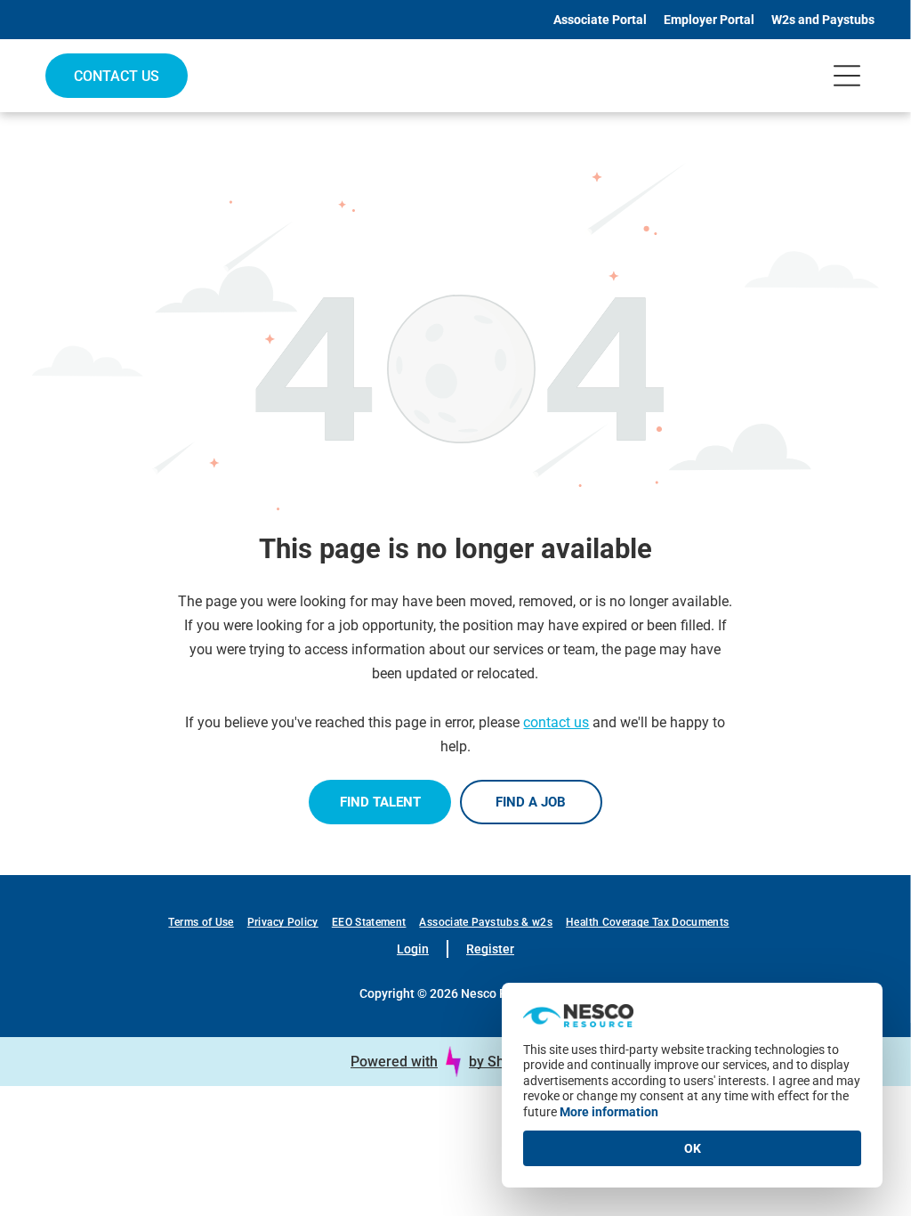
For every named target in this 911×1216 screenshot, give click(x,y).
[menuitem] (207, 922)
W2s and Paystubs (823, 19)
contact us (556, 722)
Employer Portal (709, 19)
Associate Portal (600, 19)
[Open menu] (847, 75)
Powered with (394, 1061)
